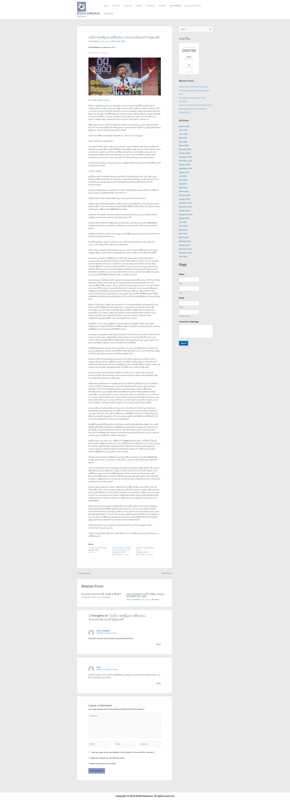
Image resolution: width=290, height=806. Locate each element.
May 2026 (183, 138)
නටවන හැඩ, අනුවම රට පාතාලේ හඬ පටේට (195, 105)
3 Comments (86, 597)
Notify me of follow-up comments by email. (107, 758)
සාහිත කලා (116, 6)
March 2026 (183, 145)
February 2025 (185, 195)
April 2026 (183, 142)
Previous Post (84, 573)
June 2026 (183, 134)
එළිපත (106, 6)
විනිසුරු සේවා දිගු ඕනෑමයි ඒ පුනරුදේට (193, 87)
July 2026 (183, 130)
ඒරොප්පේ (162, 6)
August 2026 (184, 126)
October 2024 (184, 211)
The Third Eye (175, 6)
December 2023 (185, 249)
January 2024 (184, 245)
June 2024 (183, 226)
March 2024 (184, 237)
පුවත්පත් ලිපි (108, 13)
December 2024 (185, 203)
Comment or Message (189, 322)
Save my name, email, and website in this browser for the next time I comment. (122, 752)
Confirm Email (184, 316)
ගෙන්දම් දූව (128, 6)
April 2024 (183, 234)
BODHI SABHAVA (88, 13)
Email (181, 307)
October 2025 (184, 165)
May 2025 (183, 184)
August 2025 (184, 172)
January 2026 (184, 153)
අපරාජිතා (139, 6)
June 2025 (183, 180)
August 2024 (184, 218)
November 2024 (185, 207)
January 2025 (184, 199)
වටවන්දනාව (150, 6)
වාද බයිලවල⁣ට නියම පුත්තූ (97, 547)
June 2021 (183, 256)
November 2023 (185, 253)
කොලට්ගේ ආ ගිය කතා (192, 6)
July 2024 (183, 222)
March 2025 (183, 191)
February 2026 (185, 149)
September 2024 (186, 214)
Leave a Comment (133, 599)
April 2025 (183, 188)
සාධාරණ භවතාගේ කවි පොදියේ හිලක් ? (101, 594)
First (180, 283)
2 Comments (93, 41)
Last (180, 292)
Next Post (167, 573)
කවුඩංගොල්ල (105, 41)
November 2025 (185, 161)
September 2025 (185, 168)
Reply (158, 644)
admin (113, 47)
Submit (183, 343)
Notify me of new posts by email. (103, 764)
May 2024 (183, 230)
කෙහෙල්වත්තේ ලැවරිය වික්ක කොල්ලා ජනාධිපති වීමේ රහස (145, 595)
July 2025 (183, 176)
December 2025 (185, 157)
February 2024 (185, 241)
